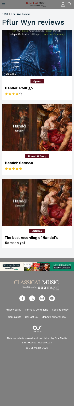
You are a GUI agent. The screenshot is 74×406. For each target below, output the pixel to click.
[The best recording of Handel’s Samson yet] (37, 202)
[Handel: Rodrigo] (37, 53)
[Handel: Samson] (37, 127)
